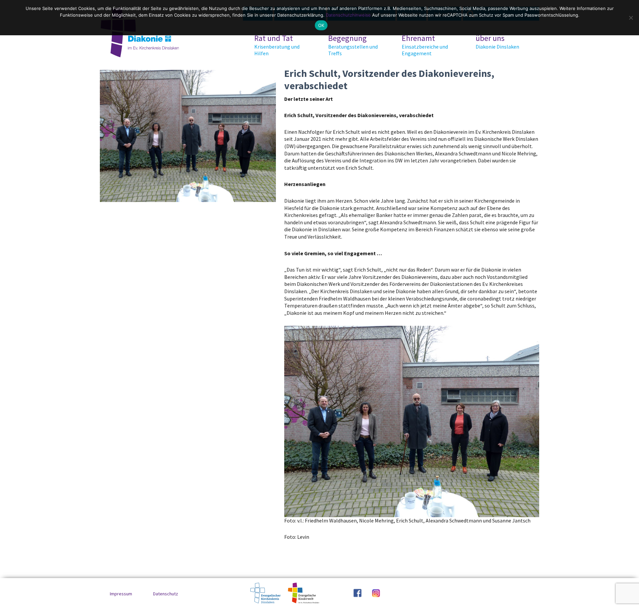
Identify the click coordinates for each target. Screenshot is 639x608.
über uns (497, 41)
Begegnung (353, 45)
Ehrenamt (425, 45)
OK (321, 25)
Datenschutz (165, 594)
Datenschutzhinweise (348, 15)
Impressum (121, 594)
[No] (630, 17)
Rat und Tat (277, 45)
